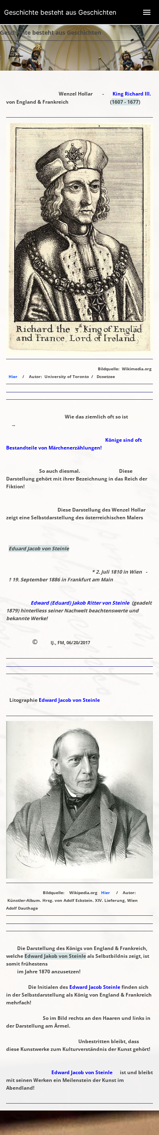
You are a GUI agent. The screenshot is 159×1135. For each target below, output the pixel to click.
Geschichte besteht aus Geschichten (60, 12)
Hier (13, 376)
